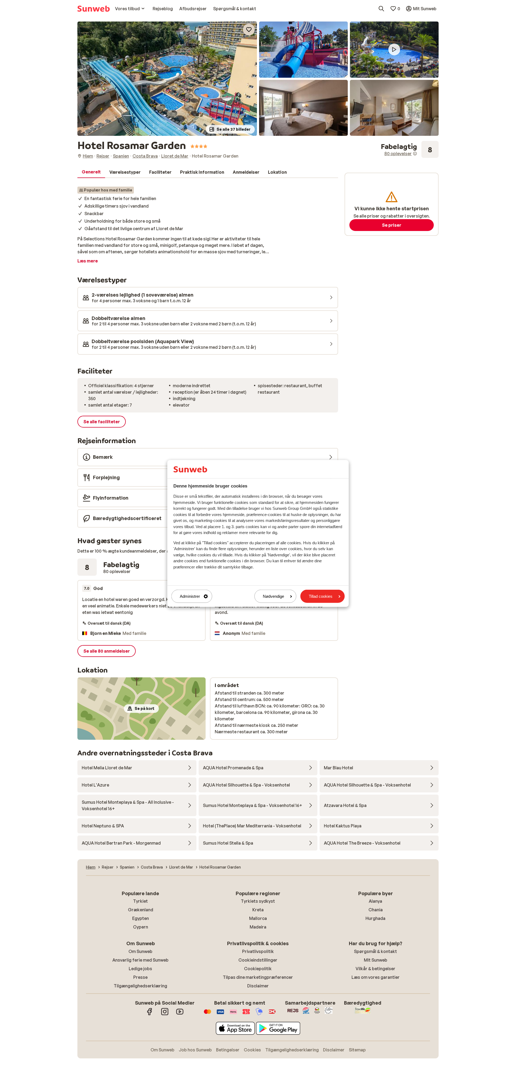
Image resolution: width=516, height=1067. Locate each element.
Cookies (252, 1049)
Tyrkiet (140, 901)
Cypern (140, 927)
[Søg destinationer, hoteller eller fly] (381, 8)
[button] (167, 79)
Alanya (375, 901)
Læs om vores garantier (376, 977)
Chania (375, 909)
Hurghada (375, 918)
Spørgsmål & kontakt (375, 951)
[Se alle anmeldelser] (410, 149)
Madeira (258, 927)
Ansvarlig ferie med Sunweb (140, 960)
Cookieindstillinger (257, 960)
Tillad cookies (320, 596)
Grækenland (140, 909)
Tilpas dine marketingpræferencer (258, 977)
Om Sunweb (140, 951)
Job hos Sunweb (195, 1049)
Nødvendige (273, 596)
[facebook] (149, 1014)
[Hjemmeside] (93, 8)
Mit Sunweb (375, 960)
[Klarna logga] (233, 1014)
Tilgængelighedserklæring (140, 985)
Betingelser (227, 1049)
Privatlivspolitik (258, 951)
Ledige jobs (140, 968)
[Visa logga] (220, 1014)
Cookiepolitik (258, 968)
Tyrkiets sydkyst (258, 901)
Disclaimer (258, 985)
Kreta (258, 909)
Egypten (140, 918)
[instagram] (164, 1014)
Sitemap (357, 1049)
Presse (140, 977)
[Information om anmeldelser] (415, 153)
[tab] (91, 172)
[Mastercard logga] (207, 1014)
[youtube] (179, 1014)
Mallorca (258, 918)
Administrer (190, 596)
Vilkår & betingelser (375, 968)
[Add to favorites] (249, 29)
